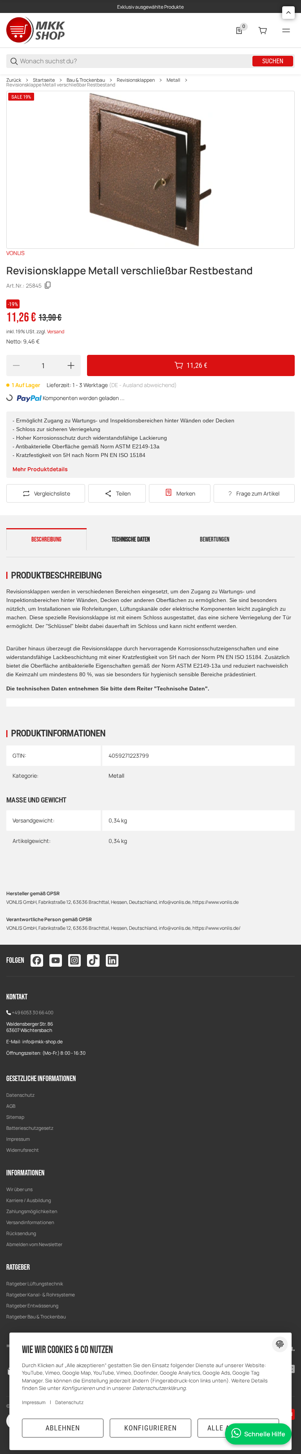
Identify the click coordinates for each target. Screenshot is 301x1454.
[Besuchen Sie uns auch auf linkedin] (112, 960)
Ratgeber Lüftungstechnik (34, 1283)
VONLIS (15, 253)
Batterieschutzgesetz (29, 1128)
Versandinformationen (30, 1222)
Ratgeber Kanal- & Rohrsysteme (40, 1294)
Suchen (272, 61)
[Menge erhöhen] (71, 365)
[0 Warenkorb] (262, 30)
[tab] (131, 542)
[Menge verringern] (16, 365)
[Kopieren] (48, 285)
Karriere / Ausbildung (28, 1200)
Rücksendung (21, 1233)
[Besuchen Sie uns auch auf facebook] (37, 960)
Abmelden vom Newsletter (34, 1244)
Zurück (13, 80)
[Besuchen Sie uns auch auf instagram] (74, 960)
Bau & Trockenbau (86, 80)
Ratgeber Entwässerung (32, 1305)
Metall (173, 80)
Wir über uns (19, 1189)
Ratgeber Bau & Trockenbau (36, 1316)
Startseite (44, 80)
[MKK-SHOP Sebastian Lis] (35, 29)
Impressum (18, 1139)
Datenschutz (20, 1095)
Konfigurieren (150, 1428)
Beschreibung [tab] (46, 539)
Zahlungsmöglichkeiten (31, 1211)
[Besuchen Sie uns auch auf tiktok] (93, 960)
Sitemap (15, 1117)
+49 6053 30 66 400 (32, 1012)
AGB (10, 1106)
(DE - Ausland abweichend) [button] (143, 385)
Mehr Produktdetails (40, 469)
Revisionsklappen (136, 80)
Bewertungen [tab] (214, 539)
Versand (55, 331)
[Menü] (286, 30)
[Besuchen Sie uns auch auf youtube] (55, 960)
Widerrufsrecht (22, 1150)
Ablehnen (62, 1428)
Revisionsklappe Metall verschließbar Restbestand (60, 85)
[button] (288, 12)
